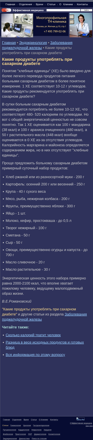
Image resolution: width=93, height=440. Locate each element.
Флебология (8, 434)
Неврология (36, 430)
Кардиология (23, 430)
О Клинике (66, 4)
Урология (27, 425)
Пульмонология (9, 430)
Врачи (39, 4)
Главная (10, 4)
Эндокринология (33, 43)
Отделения (25, 4)
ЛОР (30, 434)
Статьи (51, 4)
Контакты (82, 4)
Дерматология (40, 434)
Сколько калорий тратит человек (33, 335)
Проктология (20, 434)
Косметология (54, 434)
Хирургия (47, 430)
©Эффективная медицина (81, 423)
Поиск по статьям (39, 439)
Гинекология (15, 425)
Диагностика (24, 439)
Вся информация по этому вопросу (35, 355)
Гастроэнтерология (41, 425)
